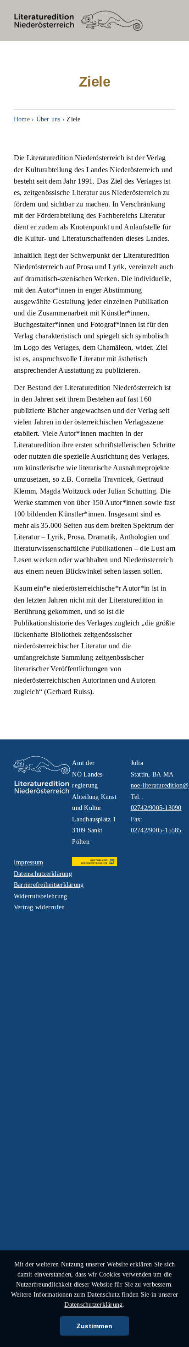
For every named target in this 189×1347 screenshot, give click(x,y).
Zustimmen (94, 1326)
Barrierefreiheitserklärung (36, 884)
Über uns (48, 119)
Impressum (28, 862)
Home (22, 119)
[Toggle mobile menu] (171, 20)
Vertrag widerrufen (36, 907)
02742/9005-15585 (156, 830)
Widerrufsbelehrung (36, 896)
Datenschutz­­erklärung (93, 1304)
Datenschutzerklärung (36, 873)
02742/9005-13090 (156, 807)
